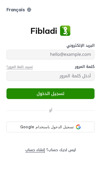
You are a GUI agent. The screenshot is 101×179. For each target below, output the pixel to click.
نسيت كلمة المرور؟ (19, 67)
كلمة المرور (85, 67)
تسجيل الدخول (50, 93)
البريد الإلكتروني (81, 46)
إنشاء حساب (35, 150)
